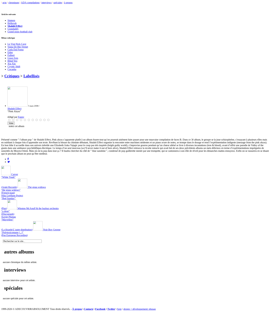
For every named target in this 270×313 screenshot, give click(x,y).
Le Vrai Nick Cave (17, 44)
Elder (10, 52)
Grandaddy (13, 29)
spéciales (57, 2)
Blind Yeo (12, 61)
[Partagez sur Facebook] (8, 159)
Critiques (11, 76)
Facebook (100, 309)
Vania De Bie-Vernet (18, 46)
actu (4, 2)
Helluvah (12, 23)
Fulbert (11, 55)
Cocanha (12, 69)
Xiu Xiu (12, 63)
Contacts (88, 309)
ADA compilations (30, 2)
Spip (119, 309)
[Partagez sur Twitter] (9, 161)
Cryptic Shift (14, 66)
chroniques (13, 2)
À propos (77, 309)
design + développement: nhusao (139, 309)
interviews (46, 2)
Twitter (111, 309)
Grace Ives (13, 58)
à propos (68, 2)
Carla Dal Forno (16, 49)
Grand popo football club (20, 31)
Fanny (21, 117)
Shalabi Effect (14, 108)
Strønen (11, 20)
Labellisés (31, 76)
